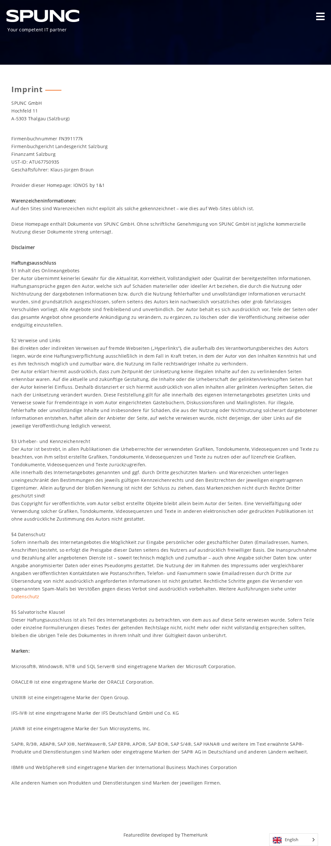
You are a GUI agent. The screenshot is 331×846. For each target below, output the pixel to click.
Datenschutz (25, 596)
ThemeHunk (194, 835)
